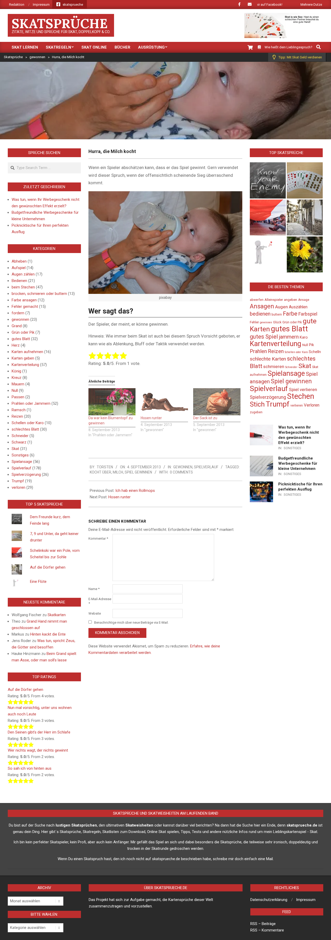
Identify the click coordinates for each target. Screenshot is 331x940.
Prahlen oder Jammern (31, 403)
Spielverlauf (206, 467)
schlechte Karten (268, 359)
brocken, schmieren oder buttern (39, 293)
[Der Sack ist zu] (216, 401)
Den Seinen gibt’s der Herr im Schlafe (39, 732)
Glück (277, 322)
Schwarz (19, 442)
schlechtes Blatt (25, 429)
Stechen (300, 396)
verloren (18, 487)
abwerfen (257, 300)
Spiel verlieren (303, 389)
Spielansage (22, 461)
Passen (18, 397)
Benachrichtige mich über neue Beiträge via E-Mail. (131, 622)
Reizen (17, 416)
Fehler (254, 322)
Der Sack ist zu (205, 418)
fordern (18, 313)
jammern (289, 337)
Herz (16, 345)
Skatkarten (57, 615)
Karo (304, 337)
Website (94, 613)
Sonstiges (20, 455)
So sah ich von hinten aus (29, 768)
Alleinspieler (274, 300)
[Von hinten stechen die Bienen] (305, 254)
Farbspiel (307, 314)
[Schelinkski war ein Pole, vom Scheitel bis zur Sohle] (268, 217)
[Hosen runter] (164, 401)
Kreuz (16, 377)
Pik (311, 345)
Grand (17, 326)
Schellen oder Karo (28, 423)
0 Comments (181, 472)
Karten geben (23, 358)
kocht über (100, 472)
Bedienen (19, 280)
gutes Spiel (264, 336)
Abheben (19, 261)
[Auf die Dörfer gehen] (305, 217)
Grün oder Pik (23, 332)
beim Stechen (23, 287)
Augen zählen (23, 274)
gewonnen (182, 467)
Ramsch (19, 410)
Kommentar (98, 538)
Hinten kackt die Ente (48, 634)
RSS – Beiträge (263, 923)
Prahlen (258, 351)
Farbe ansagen (24, 300)
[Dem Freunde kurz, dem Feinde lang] (268, 180)
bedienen (260, 314)
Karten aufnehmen (27, 351)
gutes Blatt (21, 339)
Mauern (18, 384)
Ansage (303, 300)
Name (94, 589)
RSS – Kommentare (267, 930)
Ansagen (262, 306)
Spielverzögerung (26, 474)
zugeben (256, 412)
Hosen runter (151, 418)
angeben (290, 300)
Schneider (20, 435)
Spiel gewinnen (138, 472)
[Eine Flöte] (268, 254)
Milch (118, 472)
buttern (277, 314)
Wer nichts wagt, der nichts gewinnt (38, 750)
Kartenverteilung (25, 364)
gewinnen (266, 322)
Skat (15, 448)
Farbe (290, 313)
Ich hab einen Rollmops (135, 490)
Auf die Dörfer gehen (47, 567)
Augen (281, 306)
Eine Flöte (38, 581)
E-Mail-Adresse (99, 601)
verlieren (296, 405)
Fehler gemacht (25, 306)
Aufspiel (19, 267)
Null (15, 390)
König (16, 371)
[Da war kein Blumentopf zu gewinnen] (112, 401)
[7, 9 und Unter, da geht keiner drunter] (305, 180)
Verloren (311, 405)
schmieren (273, 366)
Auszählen (298, 307)
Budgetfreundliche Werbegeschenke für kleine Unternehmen (297, 463)
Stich (257, 404)
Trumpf (18, 481)
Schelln (315, 352)
